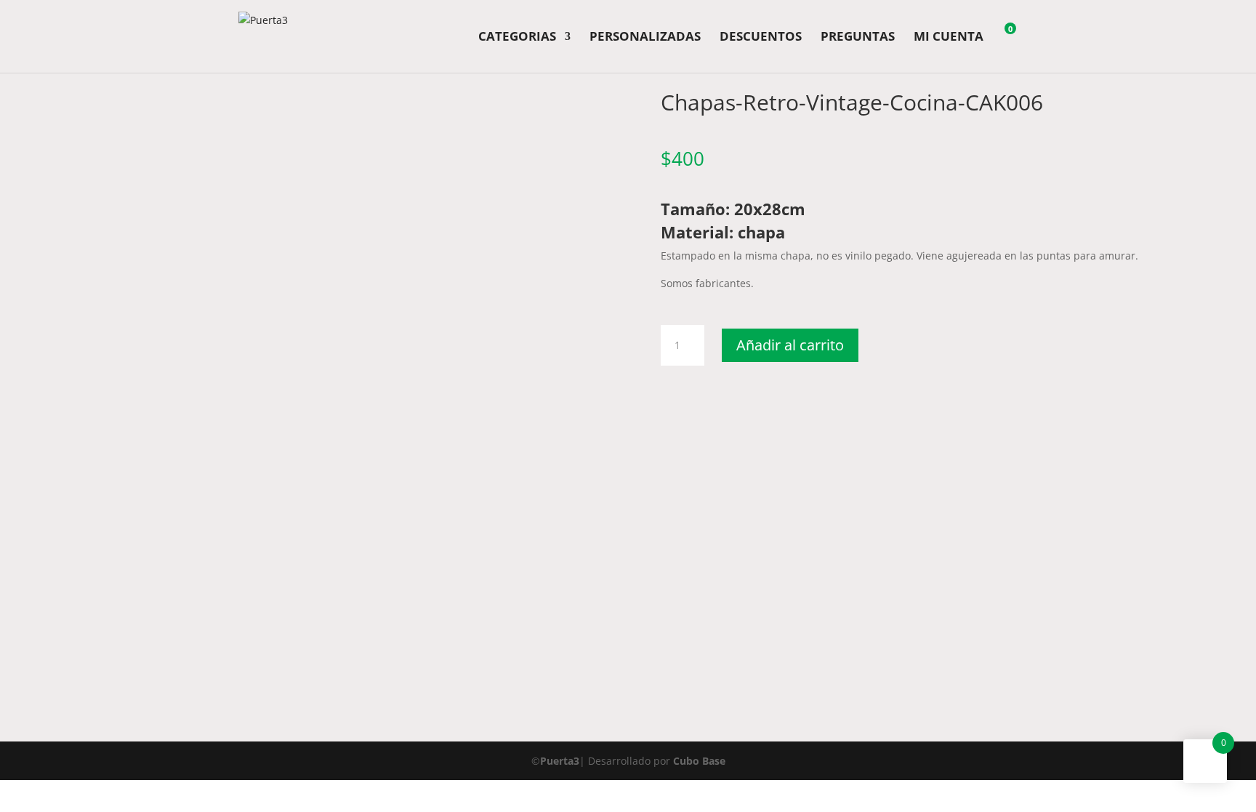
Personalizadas (645, 37)
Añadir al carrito (790, 345)
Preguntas (858, 37)
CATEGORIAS (517, 37)
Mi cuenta (948, 37)
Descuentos (761, 37)
